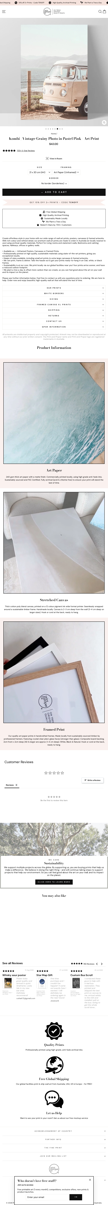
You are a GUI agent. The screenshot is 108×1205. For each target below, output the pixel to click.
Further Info (53, 1139)
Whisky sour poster (14, 975)
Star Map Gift (44, 975)
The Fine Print (53, 1148)
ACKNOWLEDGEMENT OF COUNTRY (53, 1131)
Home (53, 133)
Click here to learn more (54, 882)
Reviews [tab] (10, 785)
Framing (66, 167)
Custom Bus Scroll (81, 975)
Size (39, 167)
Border (54, 178)
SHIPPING (54, 310)
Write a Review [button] (94, 780)
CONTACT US (54, 321)
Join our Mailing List (53, 1156)
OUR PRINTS (54, 288)
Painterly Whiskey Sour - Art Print (8, 992)
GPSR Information (54, 327)
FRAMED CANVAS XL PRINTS (54, 304)
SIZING (54, 299)
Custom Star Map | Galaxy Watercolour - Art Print (41, 993)
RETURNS (54, 316)
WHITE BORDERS (54, 293)
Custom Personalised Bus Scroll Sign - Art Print (76, 993)
